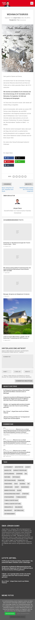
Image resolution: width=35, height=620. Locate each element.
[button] (9, 157)
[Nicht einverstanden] (33, 609)
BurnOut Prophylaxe (20, 470)
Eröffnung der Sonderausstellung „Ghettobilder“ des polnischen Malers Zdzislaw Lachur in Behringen (16, 392)
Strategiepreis (9, 497)
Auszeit (27, 467)
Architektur (19, 467)
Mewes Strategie (9, 490)
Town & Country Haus (11, 500)
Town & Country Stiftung (12, 503)
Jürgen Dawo (17, 18)
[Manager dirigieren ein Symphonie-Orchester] (17, 283)
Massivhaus (24, 487)
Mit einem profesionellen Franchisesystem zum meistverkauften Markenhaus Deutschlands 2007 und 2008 (17, 269)
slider (19, 490)
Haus (15, 483)
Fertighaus (16, 477)
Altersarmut (8, 467)
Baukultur (7, 470)
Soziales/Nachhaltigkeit (12, 493)
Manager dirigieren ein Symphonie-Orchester (16, 294)
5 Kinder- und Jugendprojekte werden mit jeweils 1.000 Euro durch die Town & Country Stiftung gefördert (16, 406)
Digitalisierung (9, 473)
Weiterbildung (19, 510)
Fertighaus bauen (9, 480)
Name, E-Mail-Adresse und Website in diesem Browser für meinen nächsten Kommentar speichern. (17, 376)
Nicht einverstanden (23, 613)
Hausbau (22, 483)
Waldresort (8, 510)
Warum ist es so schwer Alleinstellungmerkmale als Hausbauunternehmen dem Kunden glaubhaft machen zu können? (16, 431)
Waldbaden (18, 507)
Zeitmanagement (9, 513)
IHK (28, 483)
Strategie (25, 493)
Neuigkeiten (12, 20)
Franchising (8, 483)
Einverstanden (10, 613)
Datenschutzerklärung (17, 617)
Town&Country (21, 497)
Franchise (21, 480)
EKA (26, 473)
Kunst (17, 487)
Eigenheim (19, 473)
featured (7, 477)
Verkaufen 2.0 (8, 507)
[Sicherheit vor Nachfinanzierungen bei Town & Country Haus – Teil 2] (17, 231)
